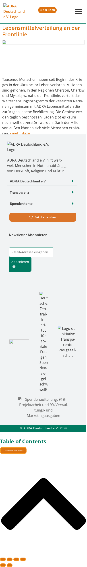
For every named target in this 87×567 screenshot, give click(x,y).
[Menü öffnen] (78, 11)
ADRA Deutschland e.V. (28, 181)
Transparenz (19, 192)
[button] (42, 181)
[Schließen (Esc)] (23, 559)
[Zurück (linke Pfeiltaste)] (3, 565)
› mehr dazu (20, 133)
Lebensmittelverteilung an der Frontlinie (41, 31)
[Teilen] (16, 559)
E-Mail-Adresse (20, 244)
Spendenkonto (21, 204)
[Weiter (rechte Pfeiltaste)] (9, 565)
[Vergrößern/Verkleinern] (3, 559)
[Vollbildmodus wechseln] (9, 559)
